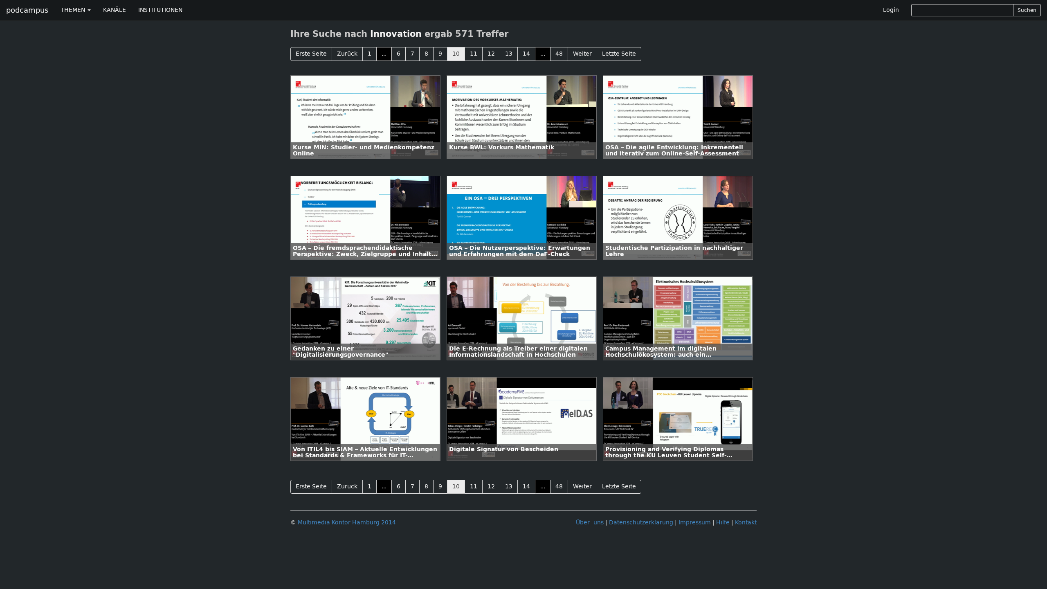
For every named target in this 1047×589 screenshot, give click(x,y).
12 (491, 53)
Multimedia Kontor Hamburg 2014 (347, 522)
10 (456, 53)
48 (559, 53)
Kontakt (746, 522)
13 (508, 53)
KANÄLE (114, 10)
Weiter (582, 53)
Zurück (347, 53)
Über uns (590, 522)
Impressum (695, 522)
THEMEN (74, 10)
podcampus (27, 10)
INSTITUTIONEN (160, 10)
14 (526, 53)
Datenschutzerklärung (641, 522)
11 (473, 53)
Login (891, 10)
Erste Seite (311, 53)
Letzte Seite (619, 53)
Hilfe (723, 522)
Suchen (1027, 10)
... (384, 53)
